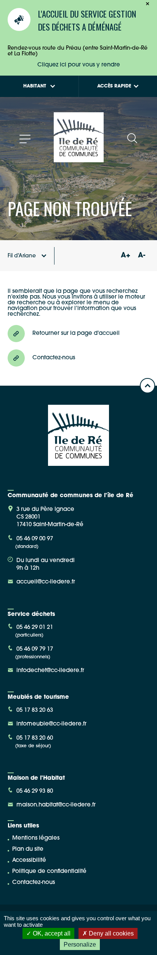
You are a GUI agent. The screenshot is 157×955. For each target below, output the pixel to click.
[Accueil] (79, 159)
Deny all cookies (110, 933)
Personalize (80, 944)
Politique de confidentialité (49, 871)
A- (141, 255)
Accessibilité (29, 860)
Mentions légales (35, 838)
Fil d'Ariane (22, 256)
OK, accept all (50, 933)
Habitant (34, 86)
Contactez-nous (33, 883)
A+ (125, 255)
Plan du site (27, 849)
